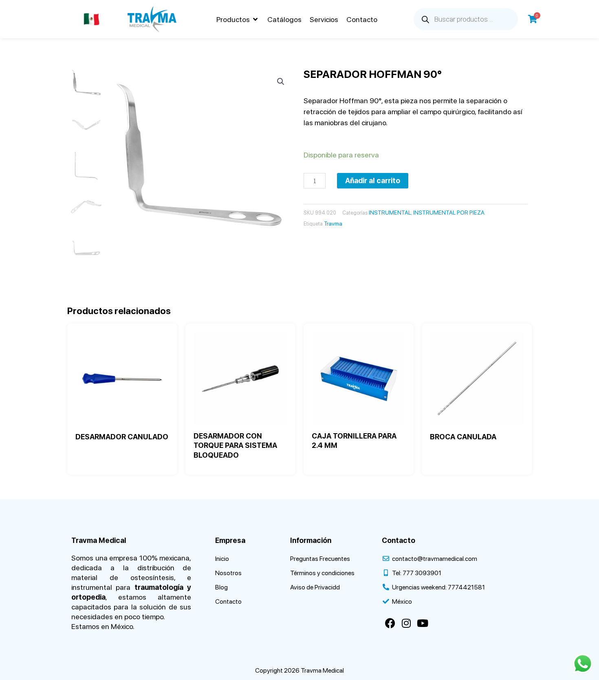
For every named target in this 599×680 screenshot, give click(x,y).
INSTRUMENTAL (390, 212)
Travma (333, 223)
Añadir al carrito (372, 180)
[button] (237, 19)
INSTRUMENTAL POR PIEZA (448, 212)
